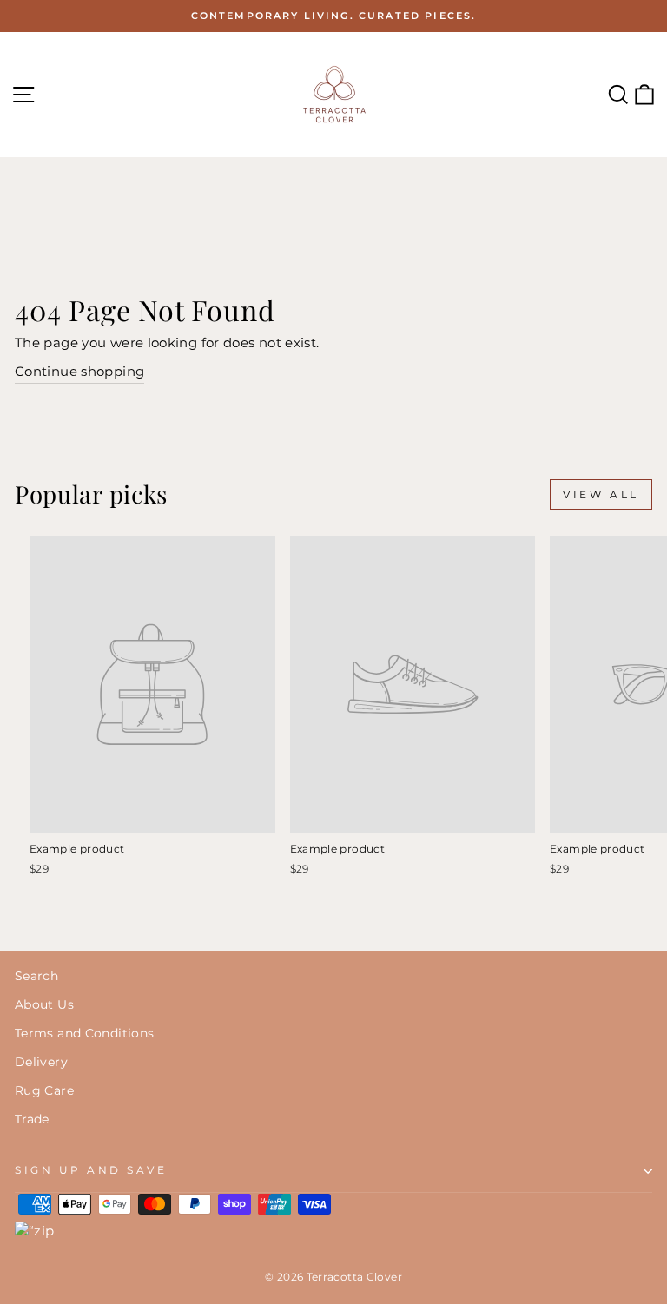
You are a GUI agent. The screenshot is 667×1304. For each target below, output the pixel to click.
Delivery (41, 1062)
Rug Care (44, 1090)
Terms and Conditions (84, 1033)
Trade (32, 1119)
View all (601, 494)
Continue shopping (79, 371)
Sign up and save (91, 1170)
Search (36, 976)
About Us (44, 1004)
